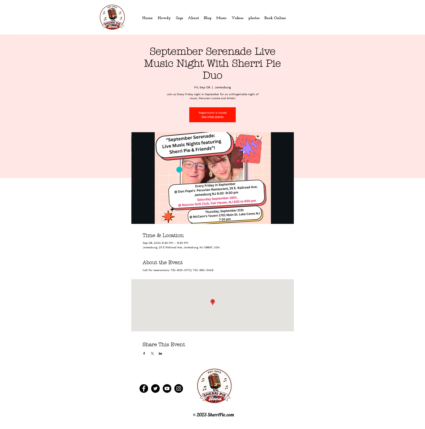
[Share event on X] (152, 353)
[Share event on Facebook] (144, 353)
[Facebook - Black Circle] (143, 388)
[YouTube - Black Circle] (167, 388)
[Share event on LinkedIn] (160, 353)
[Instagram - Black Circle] (178, 388)
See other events (212, 116)
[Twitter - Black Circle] (155, 388)
